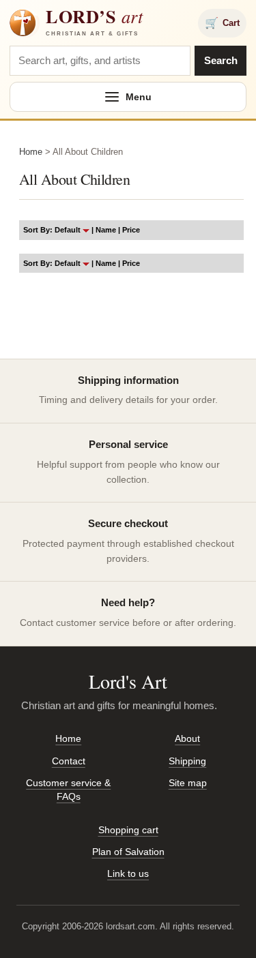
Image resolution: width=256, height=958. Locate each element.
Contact (68, 760)
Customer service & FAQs (68, 789)
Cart (222, 23)
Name (106, 230)
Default (69, 230)
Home (30, 152)
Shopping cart (128, 829)
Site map (188, 782)
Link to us (128, 873)
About (187, 738)
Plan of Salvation (128, 851)
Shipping (187, 760)
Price (131, 230)
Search (221, 60)
